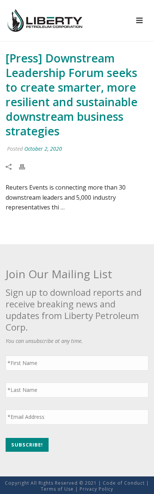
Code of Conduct (124, 483)
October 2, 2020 (43, 148)
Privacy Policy (96, 489)
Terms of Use (57, 489)
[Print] (26, 167)
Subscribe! (27, 444)
